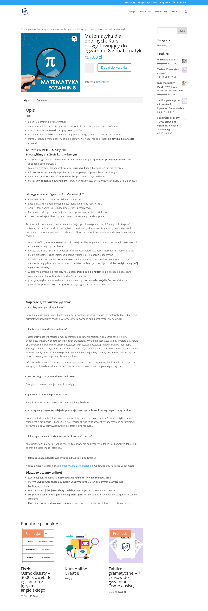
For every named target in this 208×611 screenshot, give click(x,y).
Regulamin (165, 3)
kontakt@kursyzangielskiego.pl (77, 465)
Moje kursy (130, 3)
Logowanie (145, 11)
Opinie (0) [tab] (42, 100)
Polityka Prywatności (147, 3)
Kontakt (176, 11)
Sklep (132, 11)
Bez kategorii (43, 29)
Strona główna (28, 29)
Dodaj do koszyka (114, 67)
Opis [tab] (26, 100)
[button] (74, 39)
